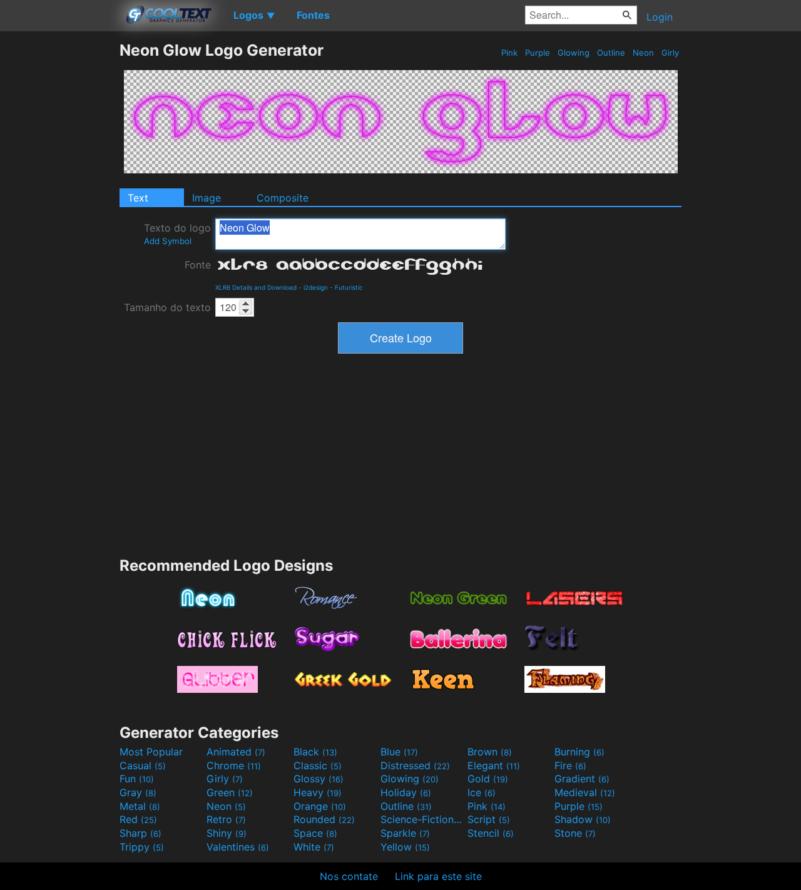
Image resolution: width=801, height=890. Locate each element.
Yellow (405, 847)
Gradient (582, 778)
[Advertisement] (59, 228)
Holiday (405, 792)
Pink (509, 53)
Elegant (493, 765)
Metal (140, 806)
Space (315, 833)
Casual (143, 765)
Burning (579, 751)
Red (138, 819)
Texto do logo (177, 234)
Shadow (582, 819)
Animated (236, 751)
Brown (489, 751)
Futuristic (349, 287)
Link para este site (438, 876)
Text (138, 198)
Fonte (198, 264)
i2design (316, 287)
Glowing (573, 53)
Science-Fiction (422, 819)
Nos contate (349, 876)
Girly (670, 53)
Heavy (317, 792)
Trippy (142, 847)
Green (230, 792)
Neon (643, 53)
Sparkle (405, 833)
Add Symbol (167, 241)
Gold (487, 778)
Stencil (490, 833)
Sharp (140, 833)
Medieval (584, 792)
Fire (570, 765)
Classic (317, 765)
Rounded (324, 819)
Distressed (415, 765)
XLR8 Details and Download (256, 287)
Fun (137, 778)
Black (315, 751)
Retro (226, 819)
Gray (138, 792)
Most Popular (151, 751)
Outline (611, 53)
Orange (319, 806)
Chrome (234, 765)
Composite (283, 198)
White (313, 847)
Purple (538, 53)
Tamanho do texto (167, 307)
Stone (575, 833)
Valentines (238, 847)
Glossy (318, 778)
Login (659, 17)
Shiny (227, 833)
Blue (399, 751)
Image (206, 198)
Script (488, 819)
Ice (481, 792)
